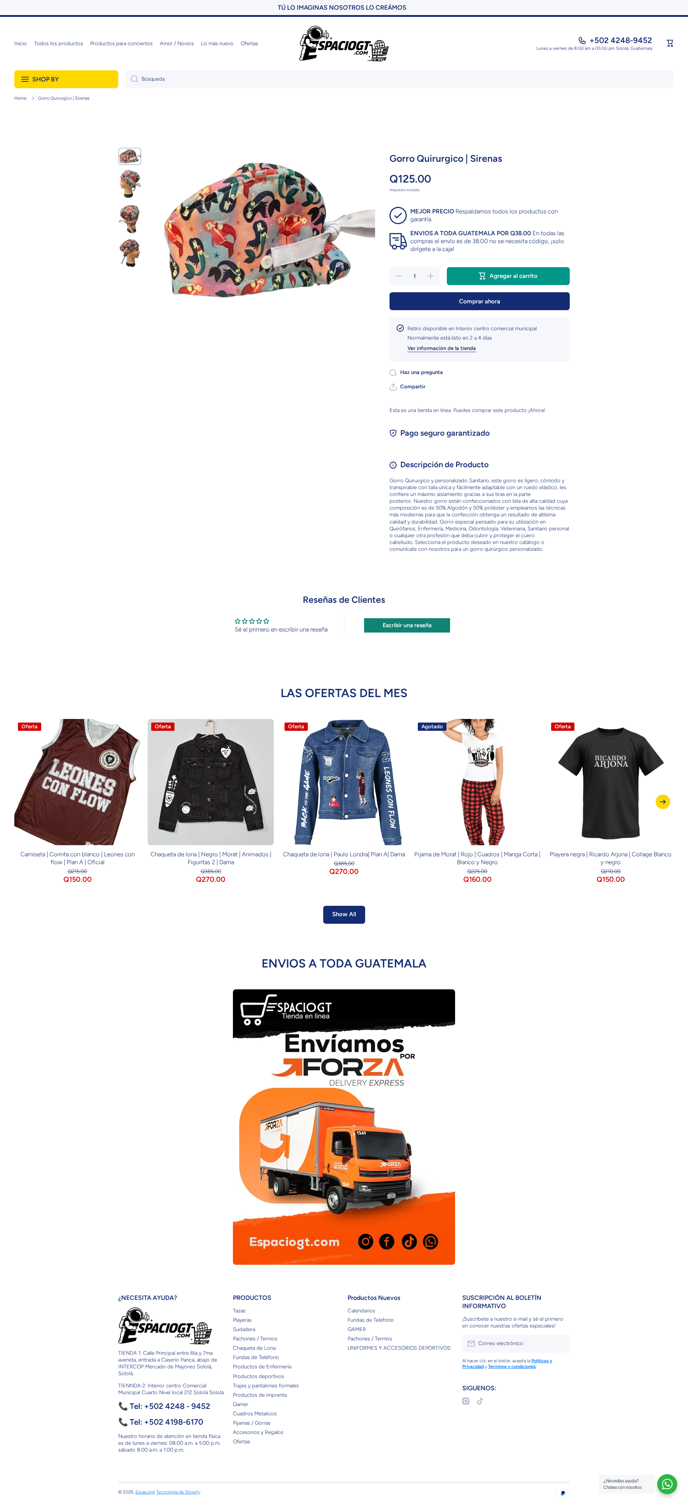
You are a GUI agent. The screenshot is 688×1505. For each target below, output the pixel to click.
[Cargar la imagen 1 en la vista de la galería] (129, 156)
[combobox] (399, 79)
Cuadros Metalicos (255, 1413)
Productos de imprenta (260, 1395)
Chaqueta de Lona (254, 1348)
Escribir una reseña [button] (407, 625)
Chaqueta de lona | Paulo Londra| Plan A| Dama (344, 854)
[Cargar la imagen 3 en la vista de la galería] (129, 218)
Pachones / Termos (255, 1338)
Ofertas (241, 1441)
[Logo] (344, 43)
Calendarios (361, 1310)
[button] (670, 43)
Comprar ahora (479, 301)
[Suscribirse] (561, 1344)
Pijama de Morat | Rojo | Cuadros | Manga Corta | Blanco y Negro (477, 858)
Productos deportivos (258, 1376)
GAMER (357, 1329)
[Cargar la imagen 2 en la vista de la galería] (129, 184)
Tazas (239, 1310)
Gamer (240, 1404)
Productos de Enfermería (262, 1366)
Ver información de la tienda (441, 348)
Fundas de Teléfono (256, 1357)
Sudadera (244, 1329)
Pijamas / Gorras (252, 1423)
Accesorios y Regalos (258, 1432)
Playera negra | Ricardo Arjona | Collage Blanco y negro (611, 858)
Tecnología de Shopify (178, 1492)
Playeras (242, 1320)
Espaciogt (145, 1492)
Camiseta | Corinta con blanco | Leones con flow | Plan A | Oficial (77, 858)
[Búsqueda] (131, 79)
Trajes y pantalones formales (266, 1385)
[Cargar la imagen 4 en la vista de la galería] (129, 252)
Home (20, 98)
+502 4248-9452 (620, 40)
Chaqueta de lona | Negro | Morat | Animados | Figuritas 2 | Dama (210, 858)
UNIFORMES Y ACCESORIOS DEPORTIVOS (399, 1348)
